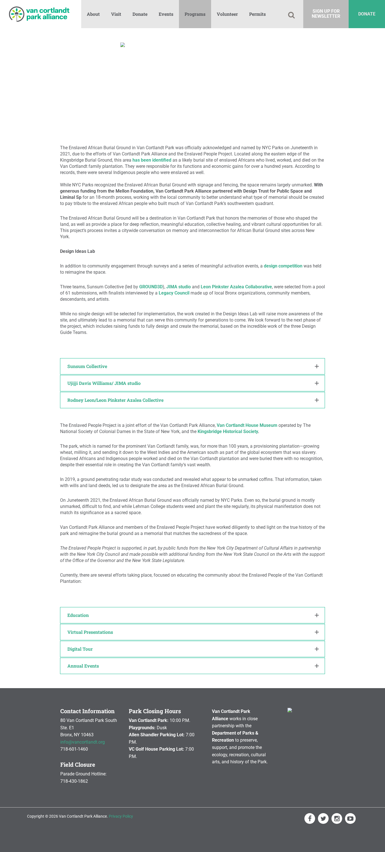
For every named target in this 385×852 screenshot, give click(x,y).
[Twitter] (323, 818)
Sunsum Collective (87, 366)
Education (78, 615)
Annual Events (83, 666)
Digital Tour (80, 649)
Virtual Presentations (90, 632)
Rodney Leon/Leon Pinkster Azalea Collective (115, 400)
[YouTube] (350, 818)
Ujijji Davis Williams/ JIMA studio (104, 383)
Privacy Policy (121, 816)
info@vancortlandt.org (82, 742)
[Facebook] (309, 818)
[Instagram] (336, 818)
